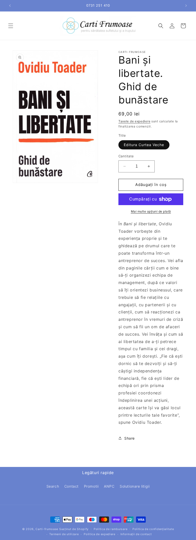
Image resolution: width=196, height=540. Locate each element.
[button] (10, 25)
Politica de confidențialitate (153, 529)
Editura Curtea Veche (144, 145)
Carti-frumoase (46, 529)
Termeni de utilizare (64, 534)
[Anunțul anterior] (10, 5)
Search (52, 486)
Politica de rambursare (110, 529)
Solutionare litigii (135, 486)
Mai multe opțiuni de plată (151, 211)
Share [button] (129, 438)
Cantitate (126, 156)
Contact (71, 486)
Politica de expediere (99, 534)
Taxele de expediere (134, 121)
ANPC (109, 486)
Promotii (91, 486)
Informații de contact (136, 534)
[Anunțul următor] (186, 5)
